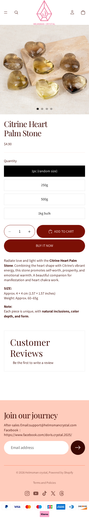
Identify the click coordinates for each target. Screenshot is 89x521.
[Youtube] (36, 493)
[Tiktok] (44, 493)
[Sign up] (78, 447)
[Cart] (83, 12)
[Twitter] (53, 493)
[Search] (16, 12)
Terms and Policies (44, 482)
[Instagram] (27, 493)
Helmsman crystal (36, 472)
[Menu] (5, 12)
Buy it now (44, 245)
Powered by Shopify (61, 472)
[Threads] (62, 493)
